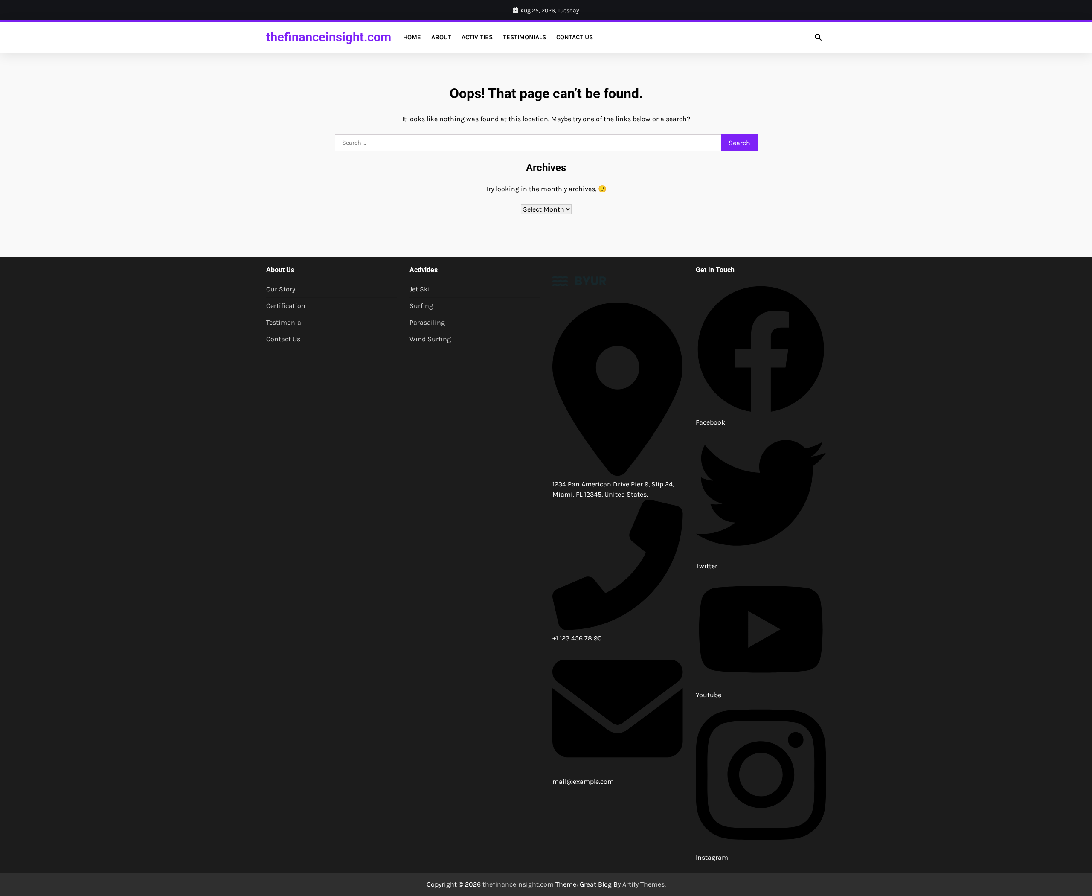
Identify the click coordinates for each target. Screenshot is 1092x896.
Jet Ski (420, 289)
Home (412, 37)
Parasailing (427, 322)
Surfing (421, 306)
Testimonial (284, 322)
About (441, 37)
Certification (285, 306)
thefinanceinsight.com (328, 37)
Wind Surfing (430, 339)
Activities (477, 37)
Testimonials (524, 37)
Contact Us (574, 37)
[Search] (818, 37)
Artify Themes (643, 884)
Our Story (280, 289)
